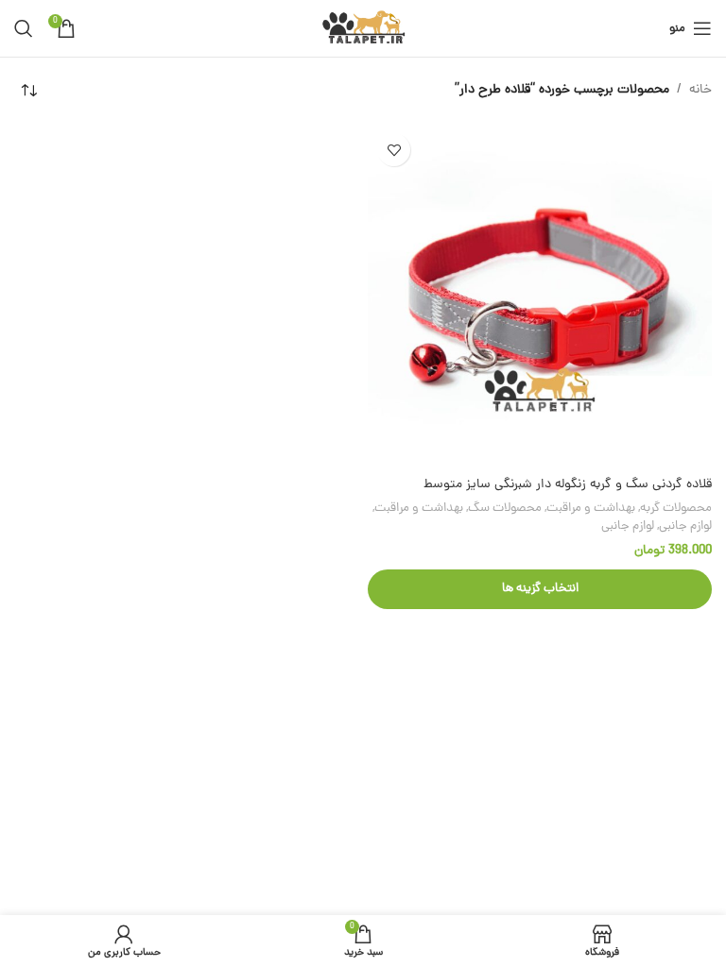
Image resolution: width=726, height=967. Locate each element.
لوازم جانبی (685, 526)
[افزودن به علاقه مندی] (393, 149)
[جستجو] (24, 28)
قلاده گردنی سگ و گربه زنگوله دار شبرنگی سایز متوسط (568, 485)
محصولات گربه (676, 508)
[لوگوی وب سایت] (363, 30)
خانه (700, 90)
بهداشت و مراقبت (590, 508)
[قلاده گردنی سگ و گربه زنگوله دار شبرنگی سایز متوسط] (540, 295)
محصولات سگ (505, 508)
